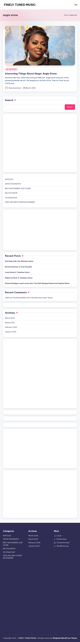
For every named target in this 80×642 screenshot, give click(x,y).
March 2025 (10, 323)
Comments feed (63, 543)
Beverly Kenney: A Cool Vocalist (18, 267)
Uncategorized (11, 197)
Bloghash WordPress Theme (65, 638)
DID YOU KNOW (11, 69)
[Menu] (76, 4)
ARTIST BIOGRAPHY (13, 184)
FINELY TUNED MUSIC (20, 5)
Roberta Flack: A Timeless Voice (18, 278)
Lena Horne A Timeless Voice (17, 272)
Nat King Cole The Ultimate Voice (19, 261)
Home (66, 15)
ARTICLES (9, 179)
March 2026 (10, 318)
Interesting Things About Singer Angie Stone (31, 73)
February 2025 (11, 327)
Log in (59, 536)
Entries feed (61, 539)
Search (9, 100)
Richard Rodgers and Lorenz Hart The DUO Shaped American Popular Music (37, 283)
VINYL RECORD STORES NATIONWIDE (20, 202)
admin (7, 298)
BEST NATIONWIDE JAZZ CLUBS (18, 188)
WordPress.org (62, 546)
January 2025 (10, 332)
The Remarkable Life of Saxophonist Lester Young (32, 298)
